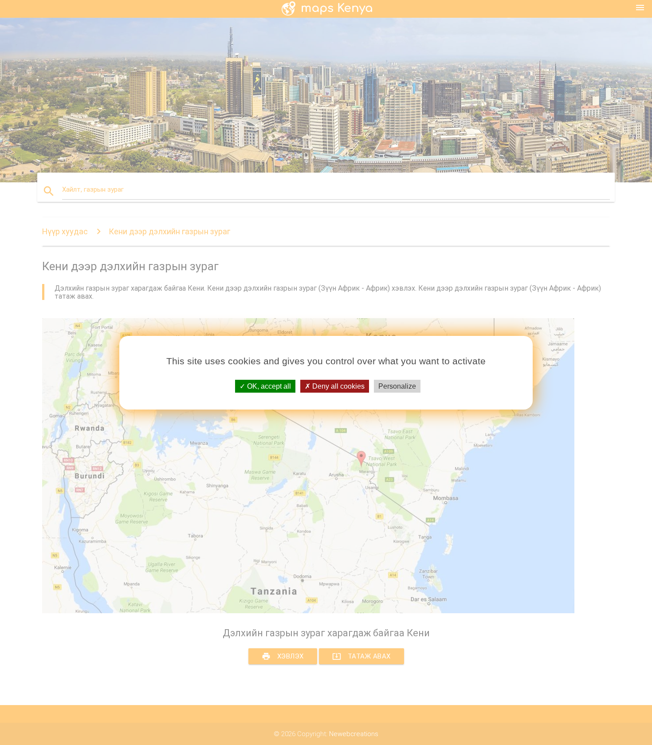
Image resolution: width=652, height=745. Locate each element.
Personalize (397, 386)
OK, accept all (268, 386)
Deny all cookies (337, 386)
